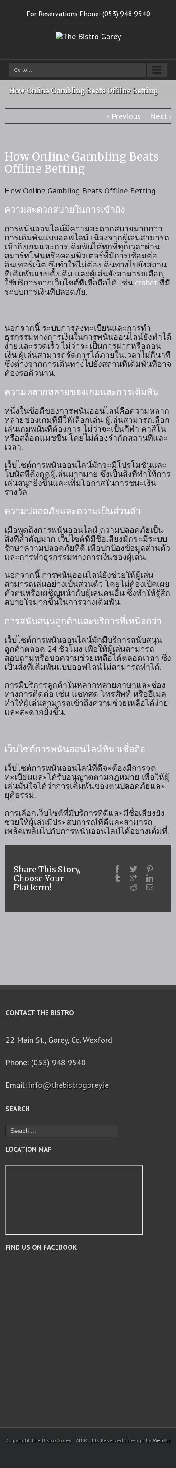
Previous (126, 116)
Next (158, 116)
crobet (146, 282)
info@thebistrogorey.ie (69, 1085)
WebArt (161, 1440)
